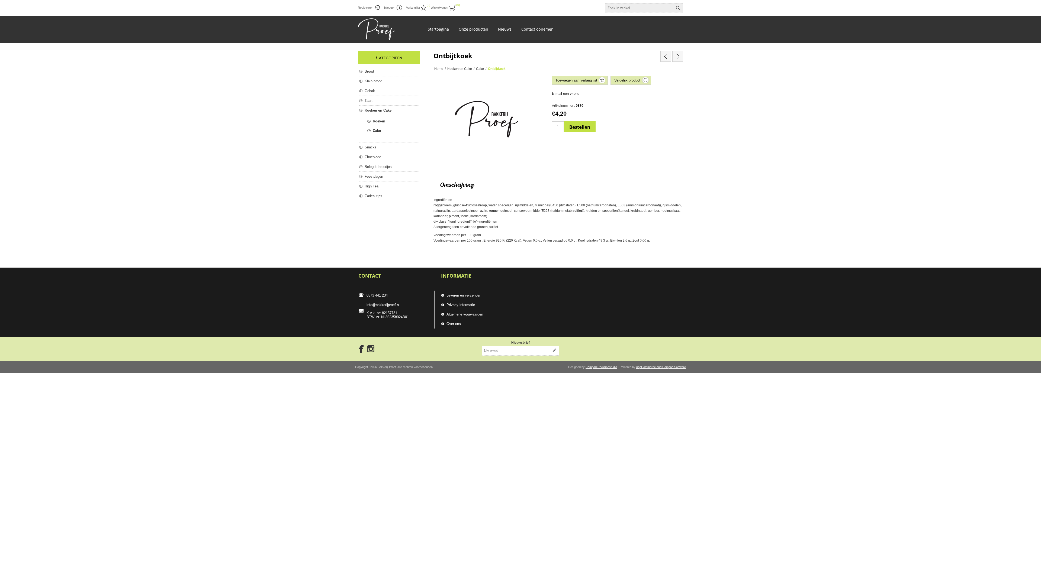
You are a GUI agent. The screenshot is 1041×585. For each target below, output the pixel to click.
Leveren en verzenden (463, 295)
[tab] (456, 185)
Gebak (370, 91)
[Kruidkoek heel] (665, 56)
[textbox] (639, 8)
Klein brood (373, 81)
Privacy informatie (460, 305)
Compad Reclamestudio (601, 367)
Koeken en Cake (378, 110)
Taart (368, 101)
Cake (377, 131)
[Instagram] (371, 348)
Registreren (365, 7)
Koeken (379, 121)
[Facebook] (359, 348)
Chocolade (373, 157)
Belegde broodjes (378, 167)
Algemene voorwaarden (464, 314)
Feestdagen (374, 176)
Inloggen (389, 7)
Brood (369, 71)
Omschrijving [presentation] (457, 185)
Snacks (371, 147)
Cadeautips (373, 196)
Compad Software (674, 367)
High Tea (371, 186)
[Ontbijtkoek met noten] (677, 56)
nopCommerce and (649, 367)
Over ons (453, 324)
